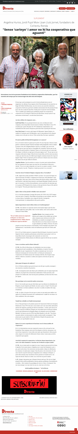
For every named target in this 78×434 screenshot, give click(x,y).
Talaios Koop (67, 432)
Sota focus (36, 11)
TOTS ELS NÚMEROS (68, 123)
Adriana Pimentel (7, 104)
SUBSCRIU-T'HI (62, 8)
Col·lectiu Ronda (46, 371)
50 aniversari (19, 371)
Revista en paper (32, 422)
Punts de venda (52, 1)
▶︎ (76, 144)
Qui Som (36, 1)
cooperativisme (53, 371)
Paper (72, 11)
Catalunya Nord (18, 11)
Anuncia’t (59, 1)
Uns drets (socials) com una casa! (48, 397)
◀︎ (60, 144)
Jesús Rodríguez (6, 108)
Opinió (63, 11)
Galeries (67, 11)
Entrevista (59, 11)
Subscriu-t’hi (31, 419)
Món (23, 11)
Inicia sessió (71, 1)
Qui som (30, 416)
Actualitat (42, 11)
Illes (13, 11)
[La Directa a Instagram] (74, 3)
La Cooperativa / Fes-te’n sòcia (35, 418)
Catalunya (5, 11)
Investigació (53, 11)
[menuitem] (5, 11)
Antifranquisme (37, 371)
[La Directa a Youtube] (72, 3)
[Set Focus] (57, 9)
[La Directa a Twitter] (69, 3)
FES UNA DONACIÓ (70, 8)
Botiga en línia (43, 1)
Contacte (65, 1)
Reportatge (47, 11)
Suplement (39, 18)
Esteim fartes (68, 148)
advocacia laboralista (28, 371)
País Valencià (9, 11)
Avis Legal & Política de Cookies (36, 425)
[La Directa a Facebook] (67, 3)
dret (37, 372)
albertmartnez (5, 109)
